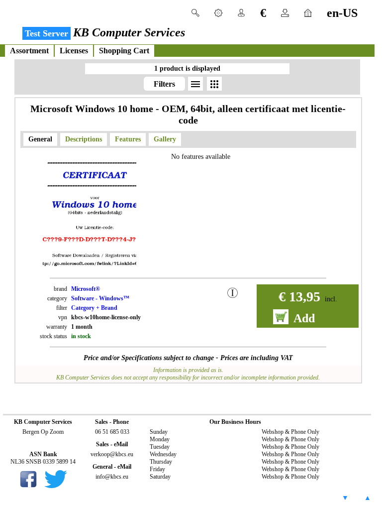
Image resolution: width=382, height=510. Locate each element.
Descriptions (83, 139)
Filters (164, 84)
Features (128, 139)
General (40, 139)
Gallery (165, 139)
